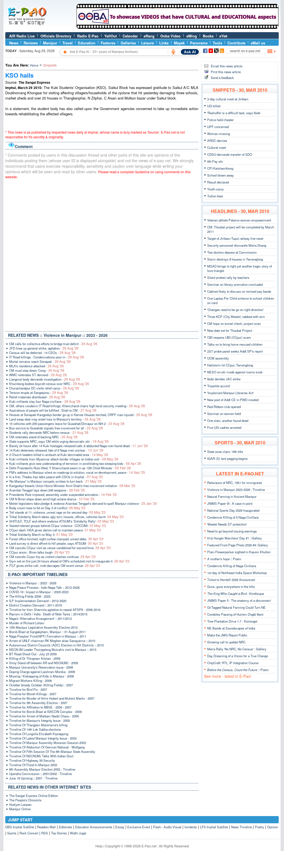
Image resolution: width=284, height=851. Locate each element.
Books (208, 36)
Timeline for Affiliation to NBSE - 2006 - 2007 (40, 707)
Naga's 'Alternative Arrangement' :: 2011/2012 (40, 618)
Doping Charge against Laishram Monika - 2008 (42, 671)
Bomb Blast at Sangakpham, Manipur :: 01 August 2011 (47, 632)
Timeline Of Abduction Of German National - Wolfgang (47, 747)
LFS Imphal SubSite (214, 827)
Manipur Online (20, 809)
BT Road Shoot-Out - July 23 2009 (33, 654)
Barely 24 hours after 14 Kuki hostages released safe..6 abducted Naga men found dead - (78, 446)
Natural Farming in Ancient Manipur (232, 496)
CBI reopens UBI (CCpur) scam (229, 337)
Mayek (179, 42)
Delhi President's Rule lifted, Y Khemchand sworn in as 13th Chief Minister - (70, 468)
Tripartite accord (218, 386)
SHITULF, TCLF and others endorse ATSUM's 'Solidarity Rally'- (61, 521)
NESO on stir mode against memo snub (234, 372)
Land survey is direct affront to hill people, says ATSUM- (56, 543)
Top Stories (59, 833)
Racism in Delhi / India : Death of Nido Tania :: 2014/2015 (48, 614)
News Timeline (241, 827)
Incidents (190, 827)
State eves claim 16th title (225, 451)
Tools (217, 42)
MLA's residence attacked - (36, 366)
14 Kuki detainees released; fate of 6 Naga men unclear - (56, 450)
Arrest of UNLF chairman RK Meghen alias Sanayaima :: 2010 (52, 640)
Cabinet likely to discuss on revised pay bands (239, 291)
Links (164, 42)
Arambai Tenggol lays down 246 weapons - (47, 490)
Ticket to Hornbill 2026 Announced (231, 579)
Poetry (259, 827)
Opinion (272, 827)
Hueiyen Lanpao (20, 804)
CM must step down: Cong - (36, 370)
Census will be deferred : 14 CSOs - (42, 352)
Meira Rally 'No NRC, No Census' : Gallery (236, 649)
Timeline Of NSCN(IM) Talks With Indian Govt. (41, 756)
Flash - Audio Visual (167, 827)
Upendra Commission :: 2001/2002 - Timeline (40, 773)
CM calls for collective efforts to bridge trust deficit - (53, 344)
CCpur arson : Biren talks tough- (39, 552)
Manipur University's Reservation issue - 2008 (41, 667)
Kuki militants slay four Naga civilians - (44, 401)
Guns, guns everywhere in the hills (231, 586)
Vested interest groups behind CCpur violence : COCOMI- (57, 525)
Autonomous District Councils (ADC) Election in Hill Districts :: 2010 (56, 645)
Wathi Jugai (78, 833)
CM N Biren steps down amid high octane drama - (52, 499)
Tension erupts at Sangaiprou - (38, 392)
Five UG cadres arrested (224, 427)
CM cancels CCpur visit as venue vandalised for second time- (60, 548)
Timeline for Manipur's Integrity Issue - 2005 (39, 720)
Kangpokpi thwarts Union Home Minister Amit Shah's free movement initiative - (72, 485)
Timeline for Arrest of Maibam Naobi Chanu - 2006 (44, 716)
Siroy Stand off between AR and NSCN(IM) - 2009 (43, 663)
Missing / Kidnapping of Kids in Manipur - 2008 (41, 676)
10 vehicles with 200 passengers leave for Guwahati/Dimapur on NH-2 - (67, 423)
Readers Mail (46, 827)
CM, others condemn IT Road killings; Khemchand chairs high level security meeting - (77, 406)
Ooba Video (170, 36)
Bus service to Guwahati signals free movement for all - (56, 428)
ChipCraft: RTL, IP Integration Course (232, 663)
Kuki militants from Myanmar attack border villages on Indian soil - (63, 459)
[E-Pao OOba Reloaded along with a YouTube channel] (177, 27)
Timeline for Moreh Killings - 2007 (32, 694)
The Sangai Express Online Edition (33, 795)
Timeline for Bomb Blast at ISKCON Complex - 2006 (45, 711)
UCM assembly (218, 358)
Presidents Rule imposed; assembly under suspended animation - (63, 494)
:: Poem (224, 559)
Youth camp (215, 189)
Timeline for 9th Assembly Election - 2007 (38, 702)
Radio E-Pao (87, 36)
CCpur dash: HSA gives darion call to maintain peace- (55, 530)
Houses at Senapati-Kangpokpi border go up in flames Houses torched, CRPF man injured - (80, 414)
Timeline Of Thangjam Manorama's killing (38, 725)
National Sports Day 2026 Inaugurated (233, 510)
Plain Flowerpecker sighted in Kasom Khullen (238, 552)
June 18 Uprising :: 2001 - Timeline (33, 778)
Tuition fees (215, 196)
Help (99, 846)
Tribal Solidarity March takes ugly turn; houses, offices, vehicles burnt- (66, 516)
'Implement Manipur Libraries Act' (230, 393)
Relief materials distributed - (37, 397)
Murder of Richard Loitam (26, 623)
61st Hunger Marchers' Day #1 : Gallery (234, 538)
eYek (223, 36)
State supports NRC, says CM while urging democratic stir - (59, 441)
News (13, 42)
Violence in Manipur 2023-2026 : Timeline (236, 489)
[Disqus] (101, 254)
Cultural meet (216, 147)
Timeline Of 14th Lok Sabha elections (35, 729)
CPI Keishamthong (220, 168)
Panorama (198, 42)
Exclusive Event (138, 827)
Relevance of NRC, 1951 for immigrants (234, 482)
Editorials (65, 827)
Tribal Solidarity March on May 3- (41, 534)
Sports (11, 833)
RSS (44, 833)
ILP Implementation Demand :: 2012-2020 (37, 600)
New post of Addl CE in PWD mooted (232, 400)
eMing (191, 36)
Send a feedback (222, 77)
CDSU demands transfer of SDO (229, 154)
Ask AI (190, 52)
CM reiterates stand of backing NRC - (43, 437)
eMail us (258, 42)
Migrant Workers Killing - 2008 (30, 680)
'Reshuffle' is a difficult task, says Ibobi (233, 113)
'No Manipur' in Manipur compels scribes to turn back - (55, 481)
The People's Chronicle (25, 800)
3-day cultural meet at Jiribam (227, 99)
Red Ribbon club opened (224, 406)
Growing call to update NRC (226, 642)
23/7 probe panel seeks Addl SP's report (235, 351)
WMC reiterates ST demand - (38, 375)
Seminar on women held (224, 413)
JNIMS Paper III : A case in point (229, 503)
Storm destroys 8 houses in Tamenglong (235, 259)
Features (108, 42)
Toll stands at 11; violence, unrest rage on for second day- (57, 512)
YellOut (110, 36)
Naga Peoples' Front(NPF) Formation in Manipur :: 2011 (47, 636)
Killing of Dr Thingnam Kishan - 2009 (34, 658)
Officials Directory (55, 36)
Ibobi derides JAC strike (223, 379)
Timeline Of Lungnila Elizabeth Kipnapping (38, 734)
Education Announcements (93, 827)
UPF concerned (218, 126)
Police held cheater (220, 120)
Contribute (236, 42)
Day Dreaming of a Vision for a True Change (237, 656)
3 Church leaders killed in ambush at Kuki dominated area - (58, 454)
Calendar (130, 36)
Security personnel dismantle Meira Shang (236, 245)
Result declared (218, 182)
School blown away (220, 175)
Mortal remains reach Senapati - (40, 361)
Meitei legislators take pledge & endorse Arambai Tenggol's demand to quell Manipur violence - (83, 503)
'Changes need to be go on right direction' (235, 309)
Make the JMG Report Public (227, 635)
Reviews (31, 42)
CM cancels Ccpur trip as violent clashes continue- (52, 556)
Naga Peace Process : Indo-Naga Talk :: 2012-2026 (44, 587)
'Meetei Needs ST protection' (227, 524)
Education (86, 42)
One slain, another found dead (227, 420)
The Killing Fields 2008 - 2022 (29, 596)
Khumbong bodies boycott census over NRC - (49, 383)
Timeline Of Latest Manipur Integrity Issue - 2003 (43, 738)
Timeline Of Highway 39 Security (32, 760)
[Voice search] (173, 52)
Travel (67, 42)
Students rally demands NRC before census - (48, 432)
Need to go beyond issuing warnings (232, 531)
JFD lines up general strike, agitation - (43, 348)
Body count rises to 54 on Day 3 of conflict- (47, 508)
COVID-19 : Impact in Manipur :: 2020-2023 (39, 592)
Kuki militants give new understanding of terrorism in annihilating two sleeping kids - (75, 463)
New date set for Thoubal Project (229, 330)
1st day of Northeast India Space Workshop (237, 572)
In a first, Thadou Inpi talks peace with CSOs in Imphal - (56, 477)
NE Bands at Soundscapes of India (231, 628)
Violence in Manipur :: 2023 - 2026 (32, 583)
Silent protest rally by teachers (228, 277)
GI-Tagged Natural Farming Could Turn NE (236, 607)
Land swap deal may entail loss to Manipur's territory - (55, 419)
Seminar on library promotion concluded (235, 284)
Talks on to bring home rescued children (234, 344)
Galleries (128, 42)
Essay (119, 827)
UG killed (213, 106)
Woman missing (218, 133)
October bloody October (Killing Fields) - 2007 (41, 685)
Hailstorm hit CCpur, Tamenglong (230, 365)
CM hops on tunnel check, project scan (234, 323)
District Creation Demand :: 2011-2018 (35, 605)
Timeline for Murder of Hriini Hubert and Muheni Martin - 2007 (51, 698)
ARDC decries (217, 140)
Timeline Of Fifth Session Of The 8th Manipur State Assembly (52, 751)
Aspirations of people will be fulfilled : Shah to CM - (53, 410)
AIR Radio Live (22, 36)
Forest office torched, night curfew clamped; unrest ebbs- (56, 539)
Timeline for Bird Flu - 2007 (28, 689)
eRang (149, 36)
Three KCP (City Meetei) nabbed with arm (236, 316)
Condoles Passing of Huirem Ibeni (235, 614)
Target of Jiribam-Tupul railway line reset (235, 238)
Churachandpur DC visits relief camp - (44, 388)
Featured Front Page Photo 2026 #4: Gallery (237, 545)
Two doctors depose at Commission (232, 252)
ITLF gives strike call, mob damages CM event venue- (54, 565)
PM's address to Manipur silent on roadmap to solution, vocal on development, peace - (77, 472)
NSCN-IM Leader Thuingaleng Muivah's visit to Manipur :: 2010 (52, 649)
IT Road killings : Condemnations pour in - (46, 357)
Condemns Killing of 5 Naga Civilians (233, 517)
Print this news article (226, 72)
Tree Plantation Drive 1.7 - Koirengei (232, 621)
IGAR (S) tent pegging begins (227, 458)
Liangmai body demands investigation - (44, 379)
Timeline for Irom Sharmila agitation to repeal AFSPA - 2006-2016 (54, 609)
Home (34, 65)
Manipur (50, 42)
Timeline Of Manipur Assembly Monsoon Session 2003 (47, 742)
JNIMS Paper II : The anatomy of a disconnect (239, 600)
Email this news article (226, 66)
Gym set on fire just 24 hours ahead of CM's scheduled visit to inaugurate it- (69, 561)
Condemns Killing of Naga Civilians (231, 566)
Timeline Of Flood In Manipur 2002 (33, 765)
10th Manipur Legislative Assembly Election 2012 (43, 627)
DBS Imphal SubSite (19, 827)
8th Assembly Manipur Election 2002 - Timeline (42, 769)
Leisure (147, 42)
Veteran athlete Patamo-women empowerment (239, 220)
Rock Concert (28, 833)
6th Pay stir (215, 161)
